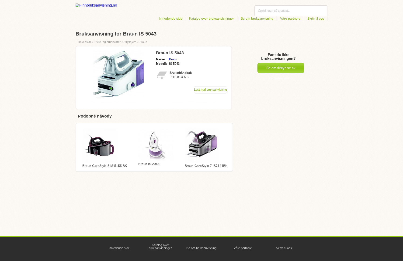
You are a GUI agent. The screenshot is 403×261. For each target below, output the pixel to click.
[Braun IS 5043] (118, 96)
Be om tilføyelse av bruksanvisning (280, 69)
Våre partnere (290, 18)
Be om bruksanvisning (257, 18)
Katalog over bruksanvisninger (211, 18)
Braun (173, 59)
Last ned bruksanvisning (210, 89)
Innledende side (170, 18)
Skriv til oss (315, 18)
